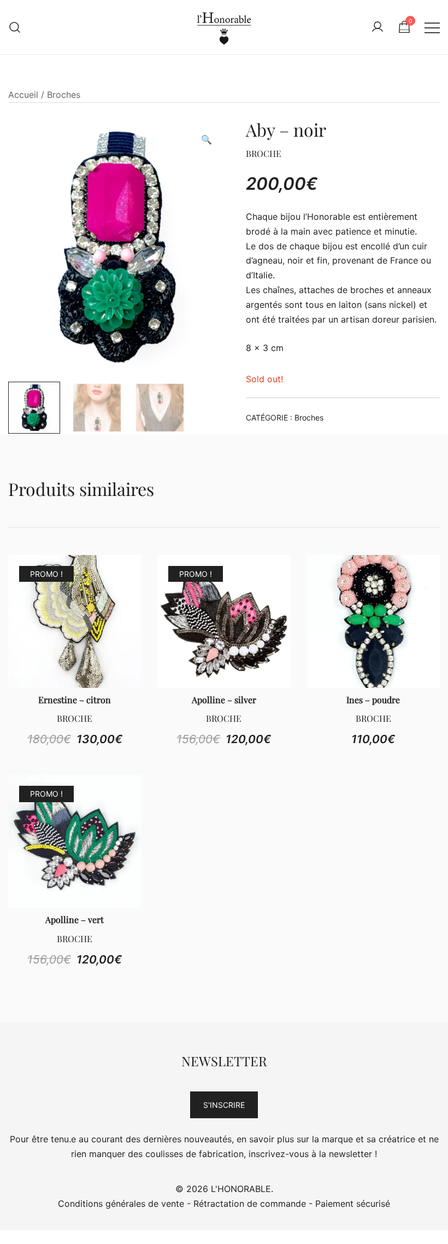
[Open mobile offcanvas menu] (432, 27)
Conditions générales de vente (121, 1203)
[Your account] (377, 27)
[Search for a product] (15, 27)
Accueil (23, 94)
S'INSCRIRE (224, 1104)
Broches (63, 94)
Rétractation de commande (249, 1203)
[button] (206, 139)
